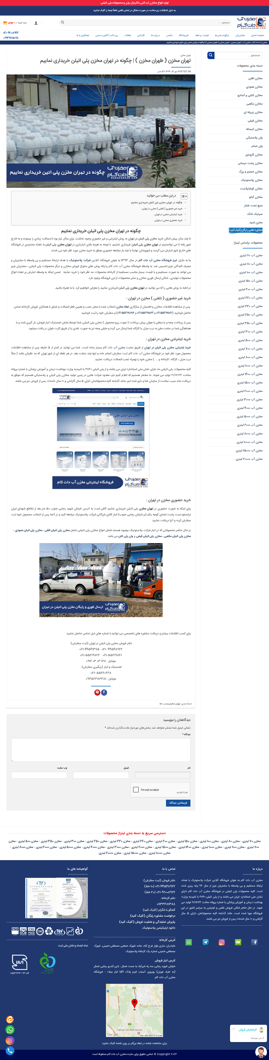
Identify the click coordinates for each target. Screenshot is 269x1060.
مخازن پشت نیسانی (250, 163)
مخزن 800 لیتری (234, 847)
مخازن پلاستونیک (252, 180)
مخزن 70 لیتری (251, 841)
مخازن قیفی (255, 120)
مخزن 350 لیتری (51, 841)
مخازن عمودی (254, 86)
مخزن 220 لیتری (143, 841)
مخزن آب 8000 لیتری (250, 433)
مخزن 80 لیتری (230, 841)
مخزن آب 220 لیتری (250, 297)
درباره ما (155, 35)
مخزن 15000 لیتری (135, 853)
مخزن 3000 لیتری (117, 847)
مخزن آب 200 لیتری (250, 289)
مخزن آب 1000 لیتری (250, 365)
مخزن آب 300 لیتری (250, 331)
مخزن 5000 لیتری (70, 847)
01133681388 (166, 904)
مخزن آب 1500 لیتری (250, 382)
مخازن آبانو (256, 197)
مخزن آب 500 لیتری (250, 340)
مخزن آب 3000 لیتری (250, 399)
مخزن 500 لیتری (28, 841)
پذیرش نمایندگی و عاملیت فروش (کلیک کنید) (147, 922)
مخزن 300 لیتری (74, 841)
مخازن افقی (255, 78)
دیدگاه (186, 735)
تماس (169, 35)
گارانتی (141, 35)
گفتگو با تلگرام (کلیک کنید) (159, 910)
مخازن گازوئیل (254, 154)
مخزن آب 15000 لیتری (249, 450)
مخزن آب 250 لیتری (250, 314)
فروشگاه (183, 35)
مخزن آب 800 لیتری (250, 357)
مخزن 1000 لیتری (212, 847)
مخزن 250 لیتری (97, 841)
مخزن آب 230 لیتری (250, 306)
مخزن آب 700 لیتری (250, 348)
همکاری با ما (83, 35)
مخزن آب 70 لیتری (251, 255)
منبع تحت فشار (253, 205)
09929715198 (11, 38)
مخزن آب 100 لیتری (251, 272)
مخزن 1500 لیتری (165, 847)
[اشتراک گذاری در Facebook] (104, 692)
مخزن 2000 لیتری (141, 847)
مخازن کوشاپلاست (251, 188)
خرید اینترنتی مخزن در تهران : (167, 214)
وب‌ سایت (62, 768)
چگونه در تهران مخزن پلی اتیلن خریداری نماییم (156, 202)
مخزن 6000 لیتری (46, 847)
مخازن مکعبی (254, 103)
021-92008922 (11, 33)
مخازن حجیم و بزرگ (251, 171)
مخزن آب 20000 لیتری (249, 459)
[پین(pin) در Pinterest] (97, 692)
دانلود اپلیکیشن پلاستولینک (158, 928)
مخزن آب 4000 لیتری (250, 408)
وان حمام (257, 146)
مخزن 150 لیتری (187, 841)
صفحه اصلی (257, 35)
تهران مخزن (185, 55)
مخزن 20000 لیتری (110, 853)
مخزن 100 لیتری (209, 841)
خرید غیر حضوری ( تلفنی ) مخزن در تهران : (161, 209)
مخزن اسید (256, 222)
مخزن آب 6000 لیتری (250, 425)
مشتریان (240, 35)
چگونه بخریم (222, 35)
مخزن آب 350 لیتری (250, 323)
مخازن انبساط (254, 129)
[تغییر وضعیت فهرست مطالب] (182, 196)
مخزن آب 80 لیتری (251, 264)
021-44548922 (165, 886)
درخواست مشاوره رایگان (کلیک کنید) (152, 915)
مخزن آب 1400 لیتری (250, 374)
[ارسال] (63, 23)
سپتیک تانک (255, 214)
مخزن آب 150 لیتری (250, 280)
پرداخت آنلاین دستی (107, 35)
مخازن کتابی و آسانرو (250, 95)
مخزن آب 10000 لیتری (250, 442)
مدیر (159, 71)
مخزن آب (119, 347)
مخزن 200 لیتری (165, 841)
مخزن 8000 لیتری (22, 847)
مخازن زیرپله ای (253, 112)
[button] (36, 23)
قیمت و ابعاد (202, 35)
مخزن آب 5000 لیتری (250, 416)
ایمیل (126, 768)
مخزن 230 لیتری (120, 841)
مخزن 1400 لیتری (188, 847)
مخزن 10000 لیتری (159, 853)
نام (189, 768)
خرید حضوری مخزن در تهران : (167, 220)
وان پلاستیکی (254, 137)
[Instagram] (10, 1040)
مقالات (127, 35)
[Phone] (10, 1050)
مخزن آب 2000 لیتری (250, 391)
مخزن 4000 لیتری (93, 847)
